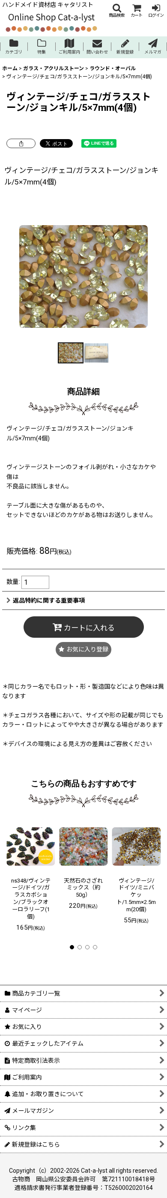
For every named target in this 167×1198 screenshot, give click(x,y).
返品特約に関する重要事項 (49, 600)
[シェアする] (21, 143)
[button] (116, 10)
